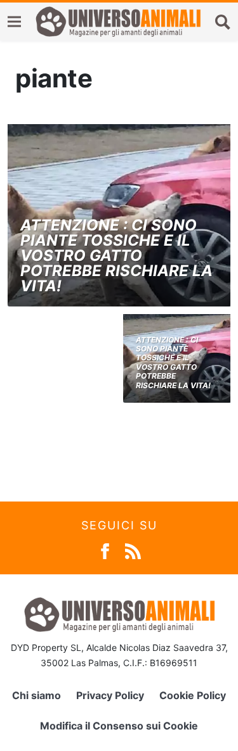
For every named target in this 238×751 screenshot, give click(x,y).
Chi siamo (36, 695)
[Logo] (118, 21)
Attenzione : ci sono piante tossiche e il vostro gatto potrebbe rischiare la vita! (116, 255)
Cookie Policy (192, 695)
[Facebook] (105, 550)
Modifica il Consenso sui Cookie (119, 725)
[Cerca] (222, 21)
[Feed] (133, 550)
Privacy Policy (110, 695)
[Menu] (14, 21)
